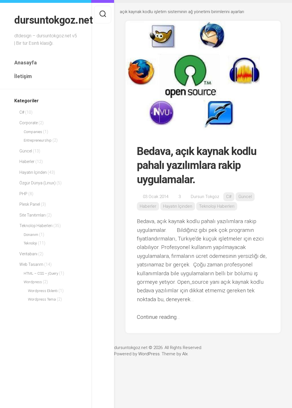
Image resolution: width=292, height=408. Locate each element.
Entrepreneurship (38, 140)
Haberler (27, 161)
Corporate (28, 123)
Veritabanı (28, 254)
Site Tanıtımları (32, 215)
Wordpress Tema (42, 299)
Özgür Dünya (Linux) (37, 183)
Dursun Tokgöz (205, 196)
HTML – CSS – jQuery (41, 273)
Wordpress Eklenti (43, 291)
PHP (23, 193)
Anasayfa (25, 63)
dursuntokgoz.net (45, 20)
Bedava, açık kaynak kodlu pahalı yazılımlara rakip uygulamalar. (196, 165)
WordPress (149, 353)
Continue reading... (158, 317)
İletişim (23, 76)
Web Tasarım (31, 264)
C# (21, 112)
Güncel (25, 151)
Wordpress (33, 282)
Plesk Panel (29, 204)
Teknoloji (30, 243)
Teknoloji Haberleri (35, 225)
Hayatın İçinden (33, 172)
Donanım (31, 234)
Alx (185, 353)
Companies (33, 132)
